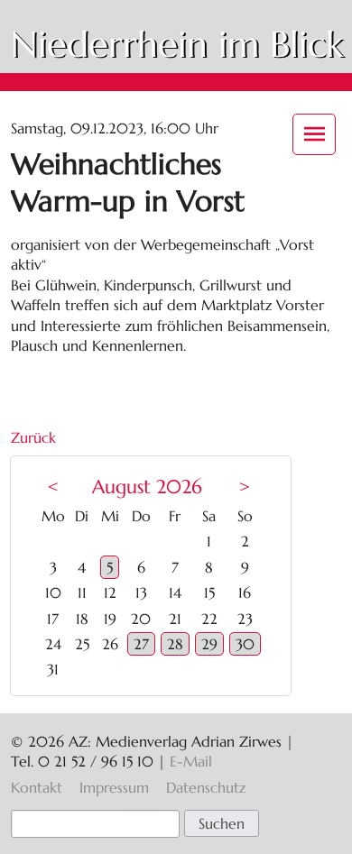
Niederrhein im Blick (177, 44)
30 (245, 644)
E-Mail (191, 761)
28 (175, 644)
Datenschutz (205, 787)
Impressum (114, 787)
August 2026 (147, 487)
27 (141, 644)
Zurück (33, 437)
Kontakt (36, 787)
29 (209, 644)
